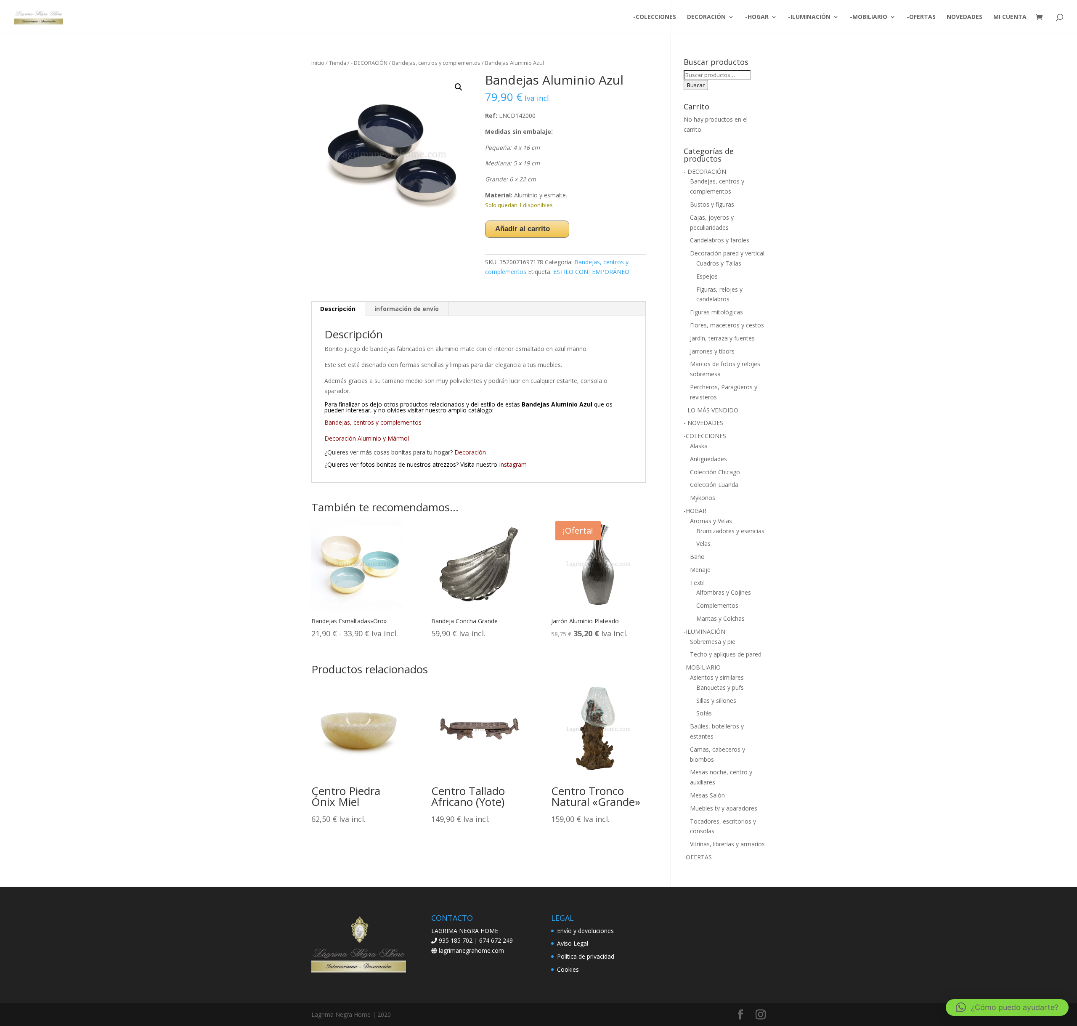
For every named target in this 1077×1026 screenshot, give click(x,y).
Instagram (513, 464)
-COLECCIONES (654, 17)
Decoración (470, 452)
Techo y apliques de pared (725, 654)
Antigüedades (708, 459)
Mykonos (702, 498)
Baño (697, 557)
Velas (703, 544)
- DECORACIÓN (369, 62)
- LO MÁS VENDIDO (711, 410)
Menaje (700, 570)
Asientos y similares (717, 677)
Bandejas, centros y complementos (436, 62)
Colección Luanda (714, 485)
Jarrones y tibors (712, 351)
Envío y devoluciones (585, 931)
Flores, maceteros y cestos (727, 325)
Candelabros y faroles (719, 240)
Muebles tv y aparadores (723, 808)
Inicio (317, 62)
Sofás (704, 713)
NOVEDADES (964, 17)
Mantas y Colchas (720, 618)
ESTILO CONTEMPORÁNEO (591, 272)
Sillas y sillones (716, 700)
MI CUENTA (1010, 17)
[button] (458, 87)
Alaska (699, 446)
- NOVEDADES (703, 423)
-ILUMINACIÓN (809, 17)
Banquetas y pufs (720, 687)
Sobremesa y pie (712, 642)
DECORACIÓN (706, 17)
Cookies (568, 969)
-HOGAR (757, 17)
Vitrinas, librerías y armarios (727, 844)
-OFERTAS (921, 17)
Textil (697, 583)
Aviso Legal (572, 943)
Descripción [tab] (337, 309)
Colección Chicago (715, 472)
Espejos (707, 276)
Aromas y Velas (711, 521)
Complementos (717, 605)
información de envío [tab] (406, 309)
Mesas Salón (707, 795)
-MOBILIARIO (868, 17)
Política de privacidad (585, 956)
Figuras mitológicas (716, 312)
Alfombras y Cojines (723, 592)
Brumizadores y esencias (730, 531)
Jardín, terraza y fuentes (722, 338)
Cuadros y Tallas (718, 263)
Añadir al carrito (522, 229)
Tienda (337, 62)
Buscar (696, 85)
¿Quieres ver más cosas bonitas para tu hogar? (389, 452)
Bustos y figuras (712, 204)
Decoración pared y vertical (727, 253)
